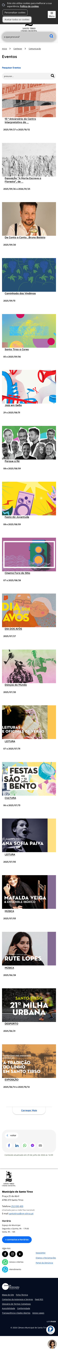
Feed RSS (39, 1299)
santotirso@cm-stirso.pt (21, 1213)
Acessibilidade (8, 1308)
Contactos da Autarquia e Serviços (17, 1299)
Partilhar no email (40, 1145)
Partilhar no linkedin (17, 1145)
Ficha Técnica (22, 1294)
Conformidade (23, 1308)
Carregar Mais (29, 1110)
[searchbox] (29, 36)
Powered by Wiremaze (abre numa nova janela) (51, 1321)
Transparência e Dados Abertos (16, 1313)
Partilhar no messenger (32, 1145)
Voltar (13, 1135)
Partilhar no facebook (9, 1145)
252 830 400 (17, 1206)
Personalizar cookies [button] (15, 12)
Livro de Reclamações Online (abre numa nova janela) (10, 1286)
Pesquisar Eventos (11, 67)
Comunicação (35, 48)
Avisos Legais (38, 1313)
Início (4, 48)
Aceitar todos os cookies (17, 19)
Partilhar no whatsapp (25, 1145)
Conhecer (17, 48)
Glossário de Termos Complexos (16, 1304)
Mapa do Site (8, 1294)
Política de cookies (29, 6)
